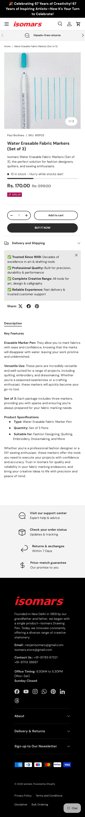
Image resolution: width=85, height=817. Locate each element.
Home (7, 46)
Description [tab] (13, 323)
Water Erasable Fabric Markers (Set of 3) (36, 46)
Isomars (28, 783)
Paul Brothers (15, 135)
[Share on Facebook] (29, 306)
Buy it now (42, 227)
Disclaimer (20, 804)
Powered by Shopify (44, 783)
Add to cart (56, 215)
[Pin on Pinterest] (37, 306)
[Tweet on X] (20, 306)
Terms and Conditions (49, 795)
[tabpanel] (42, 405)
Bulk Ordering (40, 804)
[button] (78, 24)
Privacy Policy (23, 795)
